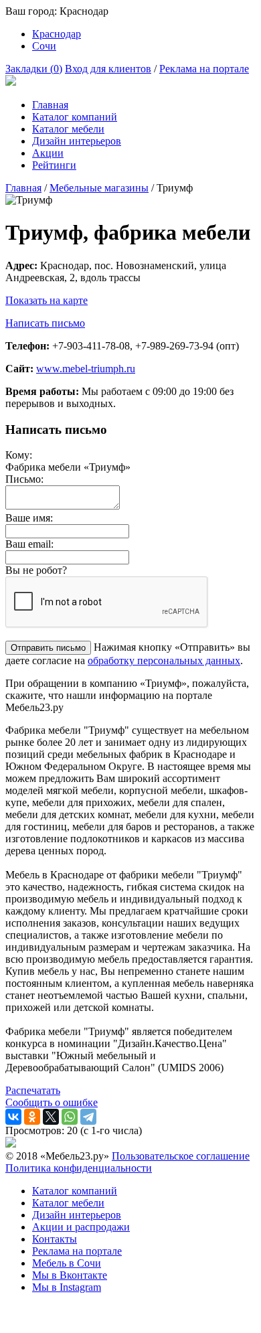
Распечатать (32, 1090)
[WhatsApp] (70, 1117)
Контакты (54, 1239)
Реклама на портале (204, 68)
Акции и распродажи (81, 1227)
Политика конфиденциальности (78, 1168)
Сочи (44, 46)
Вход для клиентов (108, 68)
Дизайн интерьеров (76, 141)
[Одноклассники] (32, 1117)
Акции (48, 153)
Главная (50, 104)
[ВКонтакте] (13, 1117)
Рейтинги (54, 165)
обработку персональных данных (164, 660)
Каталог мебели (68, 129)
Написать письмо (45, 323)
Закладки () (33, 68)
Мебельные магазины (99, 187)
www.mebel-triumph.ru (85, 368)
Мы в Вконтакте (69, 1275)
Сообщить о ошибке (51, 1102)
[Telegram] (88, 1117)
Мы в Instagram (66, 1287)
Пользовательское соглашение (181, 1156)
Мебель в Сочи (66, 1263)
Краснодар (56, 34)
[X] (51, 1117)
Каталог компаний (74, 117)
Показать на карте (46, 300)
